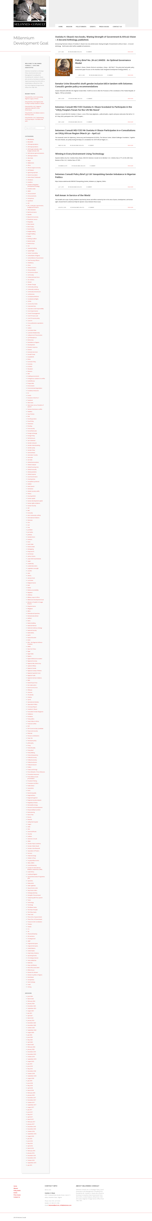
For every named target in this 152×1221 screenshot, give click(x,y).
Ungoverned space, (33, 946)
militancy (30, 595)
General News (31, 452)
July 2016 (30, 1138)
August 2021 (31, 1011)
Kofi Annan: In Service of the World (72, 195)
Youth (29, 984)
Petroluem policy (32, 740)
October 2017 (31, 1102)
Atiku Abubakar (32, 209)
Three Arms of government (35, 917)
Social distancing (32, 865)
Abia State (30, 158)
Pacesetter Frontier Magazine (35, 711)
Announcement (32, 193)
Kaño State (30, 544)
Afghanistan (31, 163)
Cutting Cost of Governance (35, 335)
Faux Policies (31, 414)
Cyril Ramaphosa (32, 337)
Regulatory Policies (33, 802)
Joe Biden (30, 530)
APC (29, 203)
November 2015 (32, 1158)
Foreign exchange (32, 433)
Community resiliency (33, 289)
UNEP (29, 941)
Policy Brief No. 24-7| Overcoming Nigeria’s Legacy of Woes (34, 98)
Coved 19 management (34, 313)
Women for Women (33, 972)
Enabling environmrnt (33, 376)
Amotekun (30, 180)
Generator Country (33, 455)
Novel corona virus (33, 687)
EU (28, 393)
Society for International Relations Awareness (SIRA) (35, 868)
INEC (29, 510)
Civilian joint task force (33, 277)
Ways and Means (32, 965)
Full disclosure (31, 438)
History (29, 493)
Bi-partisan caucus (32, 219)
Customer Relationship (34, 333)
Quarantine (31, 788)
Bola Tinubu (31, 226)
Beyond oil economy (33, 217)
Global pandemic (32, 472)
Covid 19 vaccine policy (34, 318)
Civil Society (31, 275)
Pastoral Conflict (32, 723)
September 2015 (32, 1162)
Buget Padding (31, 234)
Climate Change (32, 284)
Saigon (29, 824)
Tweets (29, 926)
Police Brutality (31, 748)
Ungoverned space (33, 943)
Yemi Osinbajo (31, 982)
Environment (31, 386)
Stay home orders (32, 890)
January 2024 (31, 1003)
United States (31, 951)
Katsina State (31, 546)
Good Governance (32, 477)
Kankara (30, 539)
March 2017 (31, 1119)
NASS (29, 621)
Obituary (30, 690)
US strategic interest (33, 958)
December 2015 (32, 1155)
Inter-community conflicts (34, 515)
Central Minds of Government (35, 258)
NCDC (29, 640)
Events (93, 26)
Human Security (32, 505)
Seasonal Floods (32, 831)
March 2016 (31, 1148)
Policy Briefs (81, 26)
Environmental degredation (35, 388)
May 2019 (30, 1068)
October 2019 (31, 1056)
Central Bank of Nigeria (34, 255)
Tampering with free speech (35, 897)
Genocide (30, 457)
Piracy (29, 745)
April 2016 (30, 1146)
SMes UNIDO (31, 863)
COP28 (29, 301)
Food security (31, 428)
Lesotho (30, 571)
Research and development (35, 807)
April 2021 (30, 1015)
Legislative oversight (33, 568)
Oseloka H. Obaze (32, 709)
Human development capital (35, 501)
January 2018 (31, 1095)
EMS (29, 373)
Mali (29, 585)
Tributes (30, 924)
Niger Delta (30, 654)
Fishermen (30, 423)
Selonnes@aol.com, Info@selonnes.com (59, 1205)
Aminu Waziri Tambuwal (34, 177)
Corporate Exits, (32, 306)
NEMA (29, 646)
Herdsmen (30, 489)
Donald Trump (31, 354)
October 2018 (31, 1073)
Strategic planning (32, 893)
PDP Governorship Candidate (35, 728)
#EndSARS (30, 142)
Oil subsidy (30, 695)
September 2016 (32, 1134)
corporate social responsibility (36, 308)
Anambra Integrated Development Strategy (33, 185)
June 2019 (30, 1066)
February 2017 (31, 1122)
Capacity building (32, 248)
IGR (28, 508)
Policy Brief (30, 750)
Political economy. (32, 760)
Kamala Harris (31, 537)
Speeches (30, 881)
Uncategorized (31, 938)
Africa (29, 165)
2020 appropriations (33, 144)
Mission (69, 26)
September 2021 (32, 1008)
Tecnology (30, 905)
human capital (31, 498)
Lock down (30, 580)
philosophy (31, 743)
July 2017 (30, 1109)
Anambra (30, 182)
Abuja (29, 160)
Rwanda (30, 819)
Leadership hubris (32, 566)
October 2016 (31, 1131)
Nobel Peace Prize (32, 683)
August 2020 (31, 1032)
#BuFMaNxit (31, 139)
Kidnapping (31, 549)
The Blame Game (32, 907)
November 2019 (32, 1054)
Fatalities (30, 411)
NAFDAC (30, 618)
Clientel (29, 282)
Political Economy (32, 757)
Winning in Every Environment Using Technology (79, 154)
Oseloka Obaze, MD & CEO (75, 51)
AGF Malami (31, 170)
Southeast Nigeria (32, 874)
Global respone (32, 474)
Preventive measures (33, 774)
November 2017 (32, 1100)
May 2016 (30, 1143)
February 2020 (31, 1047)
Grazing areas (31, 479)
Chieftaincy (31, 263)
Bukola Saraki (31, 241)
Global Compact (32, 464)
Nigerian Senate (32, 668)
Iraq (29, 527)
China (29, 265)
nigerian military (32, 666)
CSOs (29, 325)
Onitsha (30, 697)
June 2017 (30, 1112)
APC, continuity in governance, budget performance (36, 206)
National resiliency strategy (35, 628)
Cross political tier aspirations (35, 323)
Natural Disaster (32, 637)
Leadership (31, 563)
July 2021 (30, 1013)
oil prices (30, 692)
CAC (29, 246)
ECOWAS (30, 366)
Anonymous (31, 198)
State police (31, 883)
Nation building (32, 623)
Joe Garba (30, 532)
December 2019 (32, 1052)
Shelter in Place (32, 858)
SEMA (29, 841)
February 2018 (31, 1093)
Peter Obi (30, 738)
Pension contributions (33, 736)
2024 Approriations (33, 155)
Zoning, (29, 987)
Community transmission (34, 291)
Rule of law (30, 814)
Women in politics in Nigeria (35, 975)
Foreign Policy (31, 435)
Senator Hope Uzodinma (34, 843)
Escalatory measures (33, 390)
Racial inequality (32, 793)
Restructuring (31, 812)
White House (31, 970)
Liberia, (29, 575)
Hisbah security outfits (33, 491)
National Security (32, 630)
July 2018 (30, 1080)
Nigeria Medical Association (35, 658)
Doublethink (31, 357)
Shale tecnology (32, 855)
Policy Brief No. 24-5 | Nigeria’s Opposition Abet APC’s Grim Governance (33, 108)
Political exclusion (32, 762)
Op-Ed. (29, 699)
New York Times (32, 649)
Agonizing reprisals (33, 172)
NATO (29, 635)
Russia (29, 817)
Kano (29, 542)
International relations (33, 517)
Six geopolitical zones (33, 860)
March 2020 (31, 1044)
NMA (29, 680)
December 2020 (32, 1023)
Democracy (31, 340)
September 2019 (32, 1059)
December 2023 (32, 1006)
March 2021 (31, 1018)
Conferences (31, 294)
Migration (30, 592)
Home (61, 26)
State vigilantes (32, 885)
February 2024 (31, 1001)
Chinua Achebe (32, 270)
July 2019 (30, 1064)
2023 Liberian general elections (36, 153)
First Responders (32, 419)
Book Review (31, 229)
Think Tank (30, 914)
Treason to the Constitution (35, 922)
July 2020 (30, 1035)
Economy (30, 364)
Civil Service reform (33, 272)
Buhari (29, 236)
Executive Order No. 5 (33, 398)
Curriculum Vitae (32, 330)
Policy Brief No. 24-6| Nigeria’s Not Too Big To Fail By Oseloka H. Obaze (34, 102)
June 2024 (30, 996)
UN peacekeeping (32, 934)
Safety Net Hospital (33, 822)
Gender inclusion (32, 443)
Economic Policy (32, 361)
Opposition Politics (32, 704)
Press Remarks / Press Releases (36, 772)
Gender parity (31, 448)
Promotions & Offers (33, 783)
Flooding (30, 426)
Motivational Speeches (34, 613)
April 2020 (30, 1042)
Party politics (31, 719)
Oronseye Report (32, 707)
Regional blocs (31, 795)
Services (30, 853)
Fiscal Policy (31, 421)
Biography (30, 222)
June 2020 (30, 1037)
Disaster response (32, 347)
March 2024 (31, 998)
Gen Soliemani (31, 440)
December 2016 (32, 1126)
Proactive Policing (32, 781)
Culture (29, 328)
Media (29, 587)
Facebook (30, 400)
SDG (29, 829)
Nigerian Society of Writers (35, 670)
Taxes (29, 900)
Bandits (30, 214)
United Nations (31, 948)
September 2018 (32, 1076)
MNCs (29, 611)
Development (31, 345)
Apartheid (30, 201)
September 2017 (32, 1105)
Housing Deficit (32, 496)
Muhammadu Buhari (33, 616)
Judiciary (30, 534)
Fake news (30, 402)
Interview (30, 520)
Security (30, 834)
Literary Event (31, 578)
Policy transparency (33, 755)
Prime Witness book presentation (33, 777)
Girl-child (30, 460)
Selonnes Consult (32, 839)
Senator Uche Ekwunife (34, 848)
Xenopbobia (31, 979)
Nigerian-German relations (35, 678)
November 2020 (32, 1025)
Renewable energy (33, 805)
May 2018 (30, 1085)
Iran (29, 525)
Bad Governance (32, 212)
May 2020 (30, 1040)
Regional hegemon (33, 798)
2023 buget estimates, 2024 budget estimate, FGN (35, 150)
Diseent (30, 349)
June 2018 (30, 1083)
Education (30, 369)
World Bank (31, 977)
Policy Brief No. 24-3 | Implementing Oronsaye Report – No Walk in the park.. (34, 119)
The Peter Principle (33, 909)
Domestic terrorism (33, 352)
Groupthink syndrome (33, 481)
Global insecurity (32, 469)
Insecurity (30, 513)
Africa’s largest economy (34, 167)
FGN (29, 416)
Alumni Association (33, 175)
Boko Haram (31, 224)
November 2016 (32, 1129)
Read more (130, 51)
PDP (29, 726)
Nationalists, (31, 633)
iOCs (29, 522)
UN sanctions (31, 936)
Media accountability (33, 590)
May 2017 (30, 1114)
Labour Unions (31, 556)
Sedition (30, 836)
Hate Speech (31, 486)
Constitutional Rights (33, 299)
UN (28, 931)
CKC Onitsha (31, 279)
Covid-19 (30, 320)
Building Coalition (32, 238)
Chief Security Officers (33, 260)
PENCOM (30, 733)
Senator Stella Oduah (33, 846)
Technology (31, 902)
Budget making (31, 231)
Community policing (33, 287)
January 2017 (31, 1124)
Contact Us (117, 26)
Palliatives (30, 714)
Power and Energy (32, 769)
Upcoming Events (32, 955)
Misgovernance (32, 606)
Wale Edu (30, 963)
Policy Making (31, 752)
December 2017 (32, 1097)
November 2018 (32, 1071)
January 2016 (31, 1153)
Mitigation (30, 608)
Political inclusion (32, 765)
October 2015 (31, 1160)
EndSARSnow (31, 381)
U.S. (29, 929)
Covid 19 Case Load (33, 316)
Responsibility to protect (34, 810)
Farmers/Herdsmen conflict (35, 409)
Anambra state (31, 189)
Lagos (29, 561)
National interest (32, 625)
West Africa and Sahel (33, 967)
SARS (29, 827)
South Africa (31, 872)
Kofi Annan (30, 554)
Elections (30, 371)
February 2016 (31, 1150)
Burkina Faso (31, 243)
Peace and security (33, 731)
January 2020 (31, 1049)
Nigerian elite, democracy (34, 663)
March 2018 (31, 1090)
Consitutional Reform (33, 296)
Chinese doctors (32, 267)
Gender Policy (31, 450)
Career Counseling (32, 253)
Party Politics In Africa (33, 721)
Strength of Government (34, 895)
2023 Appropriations (33, 147)
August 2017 (31, 1107)
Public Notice (31, 785)
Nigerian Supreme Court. (34, 673)
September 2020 (32, 1030)
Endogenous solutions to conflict (36, 378)
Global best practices (33, 462)
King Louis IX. (31, 551)
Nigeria (29, 656)
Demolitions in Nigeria (33, 342)
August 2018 (31, 1078)
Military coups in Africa (33, 597)
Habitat (29, 484)
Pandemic (30, 716)
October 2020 (31, 1027)
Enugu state (31, 383)
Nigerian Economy (32, 661)
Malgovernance (32, 583)
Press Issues (104, 26)
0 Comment (89, 51)
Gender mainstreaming (34, 445)
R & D (29, 790)
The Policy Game (32, 912)
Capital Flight (31, 251)
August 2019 (31, 1061)
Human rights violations (34, 503)
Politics (29, 767)
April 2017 (30, 1117)
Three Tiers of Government (35, 919)
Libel (29, 573)
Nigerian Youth (31, 675)
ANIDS (29, 191)
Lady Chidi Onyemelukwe (34, 559)
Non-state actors (32, 685)
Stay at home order (33, 888)
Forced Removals (32, 431)
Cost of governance (33, 311)
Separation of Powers (33, 851)
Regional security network (34, 800)
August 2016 (31, 1136)
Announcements (32, 196)
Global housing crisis (33, 467)
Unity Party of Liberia (33, 953)
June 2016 (30, 1141)
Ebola (29, 359)
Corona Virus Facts (32, 304)
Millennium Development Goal (36, 599)
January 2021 (31, 1020)
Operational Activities (33, 702)
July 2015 (30, 1165)
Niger (29, 651)
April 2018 (30, 1088)
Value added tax (32, 960)
